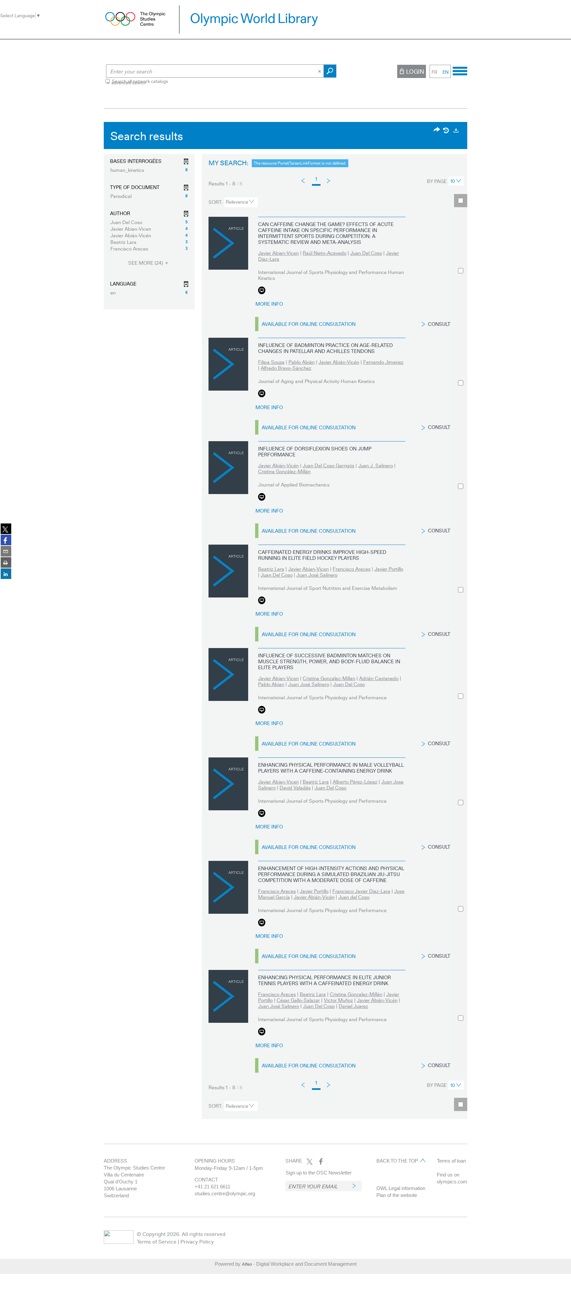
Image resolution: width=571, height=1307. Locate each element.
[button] (149, 170)
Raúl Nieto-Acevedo (324, 252)
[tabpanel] (285, 622)
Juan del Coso (353, 897)
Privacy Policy (197, 1241)
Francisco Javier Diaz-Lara (361, 891)
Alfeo (247, 1264)
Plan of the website (396, 1195)
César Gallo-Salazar (298, 1000)
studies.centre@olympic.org (225, 1193)
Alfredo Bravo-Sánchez (286, 367)
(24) (146, 263)
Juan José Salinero (316, 574)
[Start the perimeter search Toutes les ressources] (330, 71)
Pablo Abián (301, 361)
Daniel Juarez (353, 1006)
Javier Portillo (388, 568)
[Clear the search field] (320, 71)
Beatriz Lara (271, 568)
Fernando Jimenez (383, 361)
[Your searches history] (446, 130)
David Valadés (295, 787)
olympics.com (452, 1181)
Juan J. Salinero (375, 465)
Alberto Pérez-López (355, 781)
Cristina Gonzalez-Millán (356, 994)
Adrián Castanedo (379, 678)
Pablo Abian (271, 684)
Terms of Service (156, 1241)
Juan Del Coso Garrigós (328, 465)
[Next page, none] (329, 180)
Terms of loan (451, 1161)
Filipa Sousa (271, 361)
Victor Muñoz (338, 1000)
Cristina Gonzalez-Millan (329, 678)
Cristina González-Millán (284, 471)
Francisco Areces (351, 568)
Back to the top (397, 1160)
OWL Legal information (400, 1188)
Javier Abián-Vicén (339, 361)
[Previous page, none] (303, 181)
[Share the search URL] (437, 130)
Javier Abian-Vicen (278, 252)
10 (452, 180)
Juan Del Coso (366, 252)
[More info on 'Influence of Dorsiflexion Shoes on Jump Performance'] (228, 467)
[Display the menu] (460, 70)
